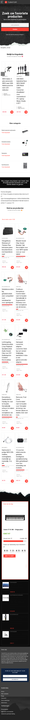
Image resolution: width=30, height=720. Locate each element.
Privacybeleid (4, 709)
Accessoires (5, 238)
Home (2, 691)
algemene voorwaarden (7, 711)
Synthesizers (13, 582)
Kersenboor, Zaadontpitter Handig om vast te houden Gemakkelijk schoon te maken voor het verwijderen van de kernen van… (8, 406)
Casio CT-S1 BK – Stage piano (13, 529)
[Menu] (2, 2)
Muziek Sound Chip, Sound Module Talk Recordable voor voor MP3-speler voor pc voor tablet (22, 247)
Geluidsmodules (20, 238)
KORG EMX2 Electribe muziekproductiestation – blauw (17, 587)
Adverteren (4, 702)
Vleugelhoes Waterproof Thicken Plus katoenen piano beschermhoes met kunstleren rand (7, 247)
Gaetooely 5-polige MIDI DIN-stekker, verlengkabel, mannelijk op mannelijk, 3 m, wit (8, 456)
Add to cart (14, 112)
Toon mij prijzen (6, 132)
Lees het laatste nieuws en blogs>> (15, 34)
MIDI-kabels (8, 76)
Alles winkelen (4, 693)
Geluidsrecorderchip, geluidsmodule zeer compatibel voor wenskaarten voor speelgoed (8, 295)
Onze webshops (5, 700)
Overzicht (3, 698)
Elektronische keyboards (16, 595)
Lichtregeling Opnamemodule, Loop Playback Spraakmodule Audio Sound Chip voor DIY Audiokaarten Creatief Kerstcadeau (7, 351)
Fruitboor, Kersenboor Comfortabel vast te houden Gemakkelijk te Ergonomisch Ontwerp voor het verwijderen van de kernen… (21, 298)
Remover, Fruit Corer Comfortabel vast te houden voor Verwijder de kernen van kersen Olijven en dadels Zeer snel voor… (22, 406)
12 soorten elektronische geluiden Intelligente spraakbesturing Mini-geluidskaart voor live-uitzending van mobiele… (22, 459)
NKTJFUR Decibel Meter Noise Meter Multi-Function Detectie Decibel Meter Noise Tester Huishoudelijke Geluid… (19, 621)
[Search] (25, 2)
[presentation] (3, 74)
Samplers (18, 286)
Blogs (2, 696)
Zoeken (15, 29)
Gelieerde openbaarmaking (8, 713)
